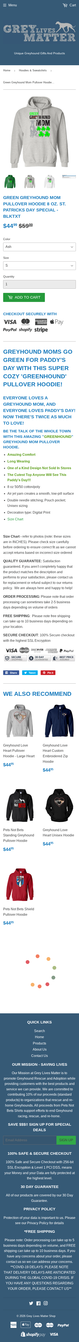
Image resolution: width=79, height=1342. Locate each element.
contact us (13, 1262)
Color (6, 239)
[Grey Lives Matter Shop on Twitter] (31, 1304)
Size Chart (15, 519)
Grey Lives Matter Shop (40, 1316)
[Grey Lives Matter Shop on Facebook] (38, 1304)
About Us (40, 1049)
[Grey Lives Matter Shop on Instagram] (46, 1304)
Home (6, 70)
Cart (72, 5)
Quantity (8, 276)
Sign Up (66, 1140)
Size (6, 257)
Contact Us (39, 1056)
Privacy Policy (37, 1223)
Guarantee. (39, 1200)
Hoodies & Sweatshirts (33, 70)
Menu (12, 5)
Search (39, 1031)
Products (39, 1043)
